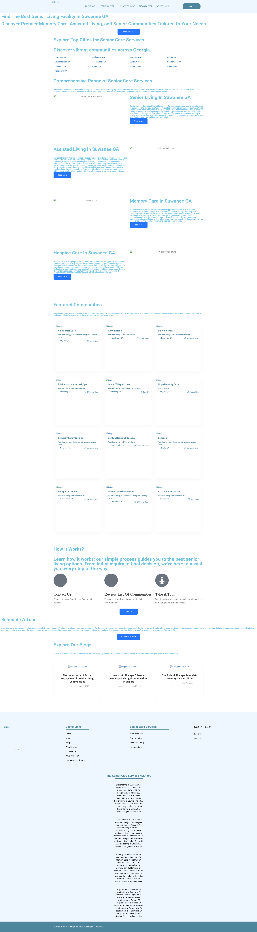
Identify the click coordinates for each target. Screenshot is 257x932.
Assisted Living (127, 6)
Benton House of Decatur (121, 437)
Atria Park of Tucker (169, 491)
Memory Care (145, 6)
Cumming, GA (60, 66)
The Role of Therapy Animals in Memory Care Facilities (179, 677)
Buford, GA (96, 66)
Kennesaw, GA (61, 71)
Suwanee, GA (60, 57)
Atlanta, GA (172, 66)
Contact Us (191, 6)
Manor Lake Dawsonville (121, 491)
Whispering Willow (68, 491)
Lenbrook (163, 437)
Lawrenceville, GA (62, 62)
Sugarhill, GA (135, 66)
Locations (90, 6)
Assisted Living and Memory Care (121, 334)
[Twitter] (18, 749)
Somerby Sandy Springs (70, 437)
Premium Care (107, 6)
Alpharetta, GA (98, 57)
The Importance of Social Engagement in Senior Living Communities (77, 678)
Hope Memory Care (168, 384)
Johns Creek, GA (99, 62)
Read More (138, 121)
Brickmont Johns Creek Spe (72, 384)
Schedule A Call (129, 32)
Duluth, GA (134, 62)
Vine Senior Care (67, 330)
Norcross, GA (135, 57)
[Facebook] (15, 749)
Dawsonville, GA (174, 62)
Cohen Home (115, 330)
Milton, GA (171, 57)
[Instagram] (21, 749)
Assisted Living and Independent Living (174, 334)
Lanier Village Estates (119, 384)
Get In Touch (203, 727)
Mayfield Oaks (165, 330)
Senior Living (162, 6)
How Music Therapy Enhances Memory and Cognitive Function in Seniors (128, 678)
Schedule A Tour (128, 636)
